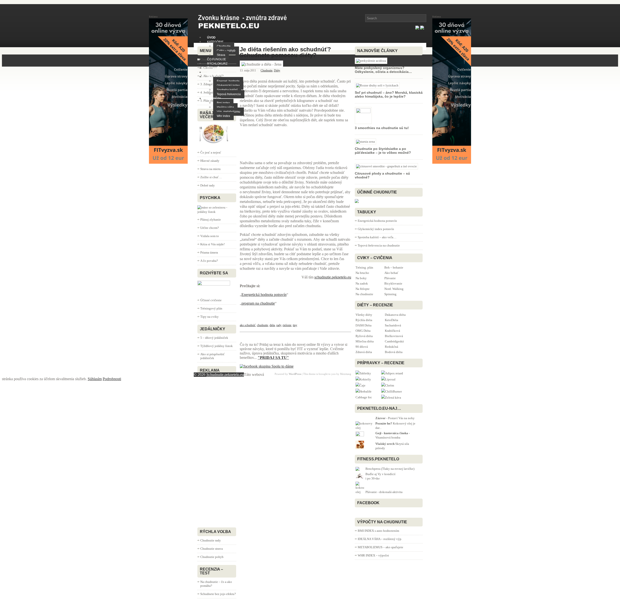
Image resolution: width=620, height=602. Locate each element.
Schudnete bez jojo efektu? (218, 594)
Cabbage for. (364, 397)
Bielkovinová (394, 336)
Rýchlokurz (217, 63)
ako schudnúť (248, 325)
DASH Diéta (364, 325)
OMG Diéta (363, 330)
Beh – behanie (393, 267)
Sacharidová (393, 325)
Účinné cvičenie (211, 300)
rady (278, 325)
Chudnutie (224, 46)
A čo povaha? (209, 260)
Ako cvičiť (215, 72)
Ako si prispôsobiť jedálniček (212, 356)
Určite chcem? (209, 228)
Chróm (389, 385)
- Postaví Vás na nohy (395, 418)
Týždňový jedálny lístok (216, 346)
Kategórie (215, 42)
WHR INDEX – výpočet (373, 555)
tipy (295, 325)
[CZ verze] (422, 28)
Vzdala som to (209, 236)
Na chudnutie (364, 294)
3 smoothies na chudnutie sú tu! (382, 128)
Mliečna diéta (365, 341)
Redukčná (391, 346)
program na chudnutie (258, 303)
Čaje (362, 385)
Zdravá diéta (364, 352)
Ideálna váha (225, 107)
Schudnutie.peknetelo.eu (225, 374)
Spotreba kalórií (227, 90)
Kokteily (365, 379)
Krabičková (392, 330)
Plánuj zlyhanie (210, 219)
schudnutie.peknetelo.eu (332, 277)
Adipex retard (394, 373)
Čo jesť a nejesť (210, 152)
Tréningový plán (211, 308)
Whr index (223, 116)
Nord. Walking (393, 289)
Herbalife (365, 391)
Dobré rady (207, 185)
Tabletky (365, 373)
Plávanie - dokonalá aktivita (384, 492)
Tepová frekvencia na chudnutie (379, 245)
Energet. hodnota (228, 81)
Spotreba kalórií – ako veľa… (377, 237)
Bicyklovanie (393, 283)
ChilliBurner (393, 391)
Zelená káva (393, 397)
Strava (221, 55)
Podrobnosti (112, 379)
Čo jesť (213, 68)
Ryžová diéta (364, 336)
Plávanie (390, 278)
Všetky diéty (364, 314)
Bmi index (223, 103)
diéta (272, 325)
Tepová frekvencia (229, 94)
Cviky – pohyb (226, 50)
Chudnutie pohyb (212, 557)
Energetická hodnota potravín (264, 295)
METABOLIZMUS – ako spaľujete (380, 547)
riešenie (287, 325)
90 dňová (362, 346)
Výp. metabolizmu (228, 111)
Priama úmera (209, 252)
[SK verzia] (417, 28)
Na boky (361, 278)
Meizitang (345, 373)
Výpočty (214, 98)
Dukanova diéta (395, 314)
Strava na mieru (210, 169)
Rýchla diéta (364, 320)
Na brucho (362, 273)
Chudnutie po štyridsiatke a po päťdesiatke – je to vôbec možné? (383, 150)
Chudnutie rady (210, 540)
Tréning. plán (364, 267)
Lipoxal (390, 379)
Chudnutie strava (211, 548)
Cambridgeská (394, 341)
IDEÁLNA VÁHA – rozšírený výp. (380, 539)
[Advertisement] (278, 143)
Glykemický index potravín (376, 229)
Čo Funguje (216, 59)
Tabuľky (213, 76)
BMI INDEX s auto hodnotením (378, 531)
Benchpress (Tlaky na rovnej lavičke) (389, 469)
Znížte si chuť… (211, 177)
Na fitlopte (363, 289)
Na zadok (362, 283)
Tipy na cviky (209, 316)
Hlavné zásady (209, 160)
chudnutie (262, 325)
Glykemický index (228, 85)
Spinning (390, 294)
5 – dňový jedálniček (214, 338)
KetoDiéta (391, 320)
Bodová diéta (394, 352)
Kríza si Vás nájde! (212, 244)
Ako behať (391, 273)
